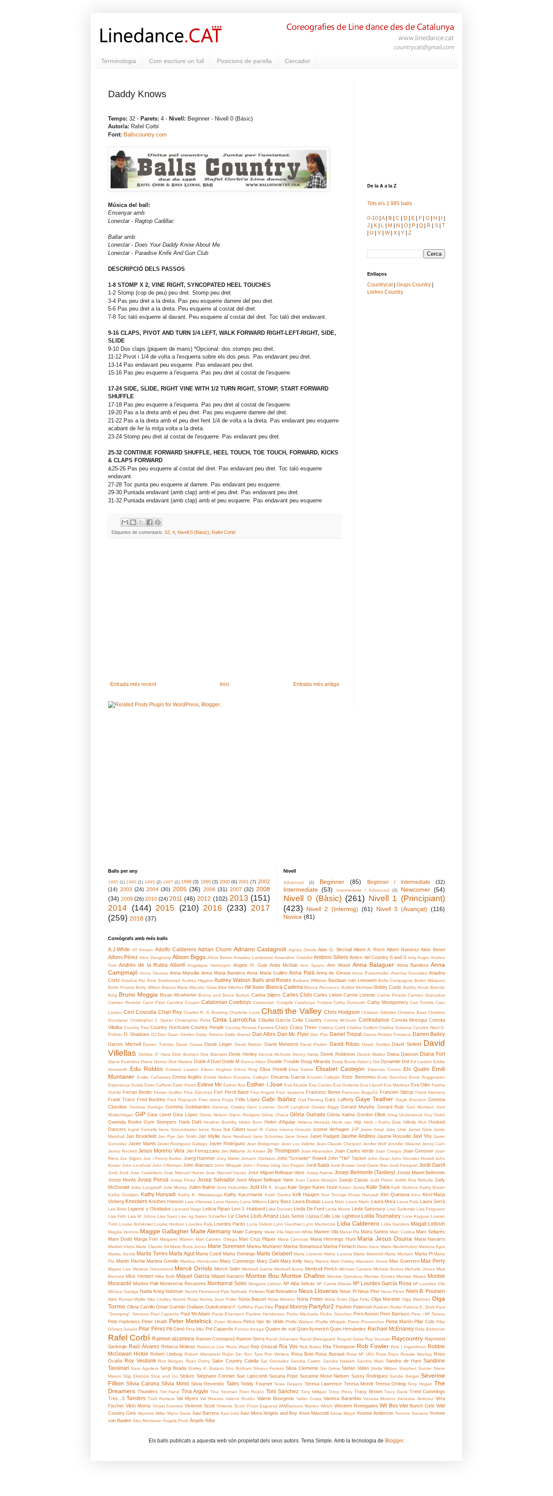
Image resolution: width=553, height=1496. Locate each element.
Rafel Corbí (223, 532)
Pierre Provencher (366, 1321)
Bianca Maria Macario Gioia (189, 987)
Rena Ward (237, 1346)
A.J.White (119, 950)
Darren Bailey (429, 1034)
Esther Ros (234, 1085)
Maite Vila (274, 1231)
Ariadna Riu (133, 980)
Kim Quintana (395, 1194)
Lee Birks (117, 1209)
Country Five (136, 1027)
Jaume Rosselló (394, 1136)
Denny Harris (305, 1054)
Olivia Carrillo (141, 1306)
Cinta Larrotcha (234, 1019)
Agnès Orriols (302, 949)
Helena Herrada (314, 1122)
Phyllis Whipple (330, 1321)
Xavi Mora (250, 1413)
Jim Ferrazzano (203, 1150)
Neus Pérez (392, 1291)
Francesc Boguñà (360, 1092)
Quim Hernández (348, 1328)
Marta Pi (423, 1253)
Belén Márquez (429, 980)
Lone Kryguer (415, 1216)
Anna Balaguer (373, 964)
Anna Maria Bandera (223, 972)
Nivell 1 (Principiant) (407, 898)
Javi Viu (422, 1136)
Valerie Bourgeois (275, 1398)
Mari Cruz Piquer (257, 1239)
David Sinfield (406, 1044)
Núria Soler (335, 1299)
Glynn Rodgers (244, 1114)
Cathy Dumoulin (349, 1002)
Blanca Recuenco (322, 987)
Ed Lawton (421, 1061)
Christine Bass (411, 1012)
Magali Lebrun (428, 1224)
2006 (209, 889)
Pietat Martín (399, 1321)
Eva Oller (420, 1084)
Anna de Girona (333, 972)
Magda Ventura (123, 1231)
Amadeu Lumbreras (253, 957)
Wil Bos (389, 1406)
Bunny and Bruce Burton (223, 995)
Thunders (147, 1391)
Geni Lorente (261, 1107)
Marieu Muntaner (264, 1246)
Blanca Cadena (284, 987)
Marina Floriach (339, 1246)
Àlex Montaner (147, 1420)
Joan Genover (418, 1150)
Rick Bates (310, 1346)
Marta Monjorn (399, 1253)
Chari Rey (170, 1012)
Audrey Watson (232, 980)
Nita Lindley (159, 1299)
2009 (127, 899)
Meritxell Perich (321, 1268)
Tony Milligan (314, 1391)
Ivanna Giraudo (295, 1129)
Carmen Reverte (124, 1002)
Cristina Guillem (362, 1027)
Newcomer (415, 889)
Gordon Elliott (371, 1114)
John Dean (379, 1158)
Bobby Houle (416, 987)
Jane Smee (296, 1136)
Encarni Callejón (323, 1077)
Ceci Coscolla (140, 1012)
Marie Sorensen (226, 1246)
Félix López (247, 1099)
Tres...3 (116, 1398)
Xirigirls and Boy (280, 1413)
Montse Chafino (303, 1275)
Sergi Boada (173, 1368)
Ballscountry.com (145, 134)
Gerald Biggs (325, 1107)
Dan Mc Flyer (293, 1034)
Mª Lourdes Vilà (429, 1283)
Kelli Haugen (305, 1194)
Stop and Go (164, 1376)
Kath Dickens (404, 1187)
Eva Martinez (397, 1085)
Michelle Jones (420, 1269)
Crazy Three (303, 1027)
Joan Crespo (388, 1151)
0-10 (372, 218)
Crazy (281, 1027)
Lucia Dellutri (259, 1224)
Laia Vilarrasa (198, 1201)
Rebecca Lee (210, 1346)
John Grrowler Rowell (412, 1158)
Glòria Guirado (307, 1115)
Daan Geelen (181, 1034)
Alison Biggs (189, 956)
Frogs (227, 1099)
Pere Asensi (366, 1313)
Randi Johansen (282, 1339)
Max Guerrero (404, 1261)
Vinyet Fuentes (168, 1406)
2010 (151, 899)
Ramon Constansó (215, 1338)
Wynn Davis (179, 1413)
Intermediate (300, 889)
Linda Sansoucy (368, 1208)
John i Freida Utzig (261, 1165)
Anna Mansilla (184, 972)
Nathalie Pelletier (247, 1291)
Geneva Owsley (228, 1107)
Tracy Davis (395, 1391)
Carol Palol (154, 1002)
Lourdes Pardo (229, 1223)
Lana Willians (253, 1201)
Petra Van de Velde (263, 1321)
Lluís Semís (292, 1216)
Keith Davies (278, 1194)
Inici (224, 684)
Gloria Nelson (213, 1114)
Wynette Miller (151, 1413)
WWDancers (291, 1406)
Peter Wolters (228, 1321)
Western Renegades (356, 1405)
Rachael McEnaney (391, 1329)
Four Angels (262, 1092)
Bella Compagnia (395, 980)
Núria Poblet (310, 1299)
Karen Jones (352, 1187)
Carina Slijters (266, 994)
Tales (232, 1384)
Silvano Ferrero (268, 1368)
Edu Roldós (146, 1068)
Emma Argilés (187, 1077)
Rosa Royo (387, 1354)
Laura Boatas (306, 1201)
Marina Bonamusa (302, 1246)
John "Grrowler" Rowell (301, 1158)
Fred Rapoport (182, 1099)
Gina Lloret (159, 1114)
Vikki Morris (138, 1405)
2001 (243, 881)
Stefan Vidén (355, 1368)
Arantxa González (409, 973)
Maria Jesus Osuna (384, 1238)
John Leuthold (136, 1165)
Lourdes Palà (199, 1224)
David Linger (218, 1044)
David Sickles (376, 1044)
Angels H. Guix (250, 965)
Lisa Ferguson (430, 1209)
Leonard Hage (186, 1209)
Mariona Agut (432, 1246)
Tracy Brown (368, 1391)
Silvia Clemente (302, 1368)
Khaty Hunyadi (363, 1194)
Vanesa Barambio (342, 1398)
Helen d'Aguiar (280, 1121)
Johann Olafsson (258, 1158)
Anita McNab (284, 965)
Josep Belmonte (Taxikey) (364, 1172)
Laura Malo (333, 1201)
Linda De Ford (309, 1208)
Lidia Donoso (279, 1209)
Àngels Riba (202, 1420)
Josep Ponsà (152, 1180)
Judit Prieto (381, 1180)
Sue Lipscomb (252, 1375)
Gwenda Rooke (125, 1121)
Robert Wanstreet (202, 1354)
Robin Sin (232, 1354)
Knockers (136, 1201)
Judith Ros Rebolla (413, 1180)
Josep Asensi (319, 1172)
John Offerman (167, 1165)
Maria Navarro (429, 1239)
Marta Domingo (239, 1253)
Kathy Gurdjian (123, 1194)
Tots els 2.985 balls (389, 203)
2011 (175, 898)
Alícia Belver (219, 957)
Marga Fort (146, 1239)
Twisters (136, 1398)
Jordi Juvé (118, 1172)
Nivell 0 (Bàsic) (193, 532)
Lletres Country (385, 292)
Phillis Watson (300, 1321)
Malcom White (299, 1231)
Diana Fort (432, 1054)
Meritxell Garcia (257, 1269)
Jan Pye (166, 1136)
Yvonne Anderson (374, 1413)
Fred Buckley (151, 1099)
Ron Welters (276, 1354)
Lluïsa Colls (318, 1216)
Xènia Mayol (342, 1413)
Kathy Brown (432, 1187)
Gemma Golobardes (188, 1106)
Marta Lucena (338, 1253)
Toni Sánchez (282, 1391)
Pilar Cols (424, 1321)
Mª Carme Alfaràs (334, 1283)
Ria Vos (288, 1347)
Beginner (332, 881)
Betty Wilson (148, 987)
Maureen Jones (372, 1261)
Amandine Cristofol (293, 957)
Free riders (209, 1099)
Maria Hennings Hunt (333, 1239)
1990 (131, 882)
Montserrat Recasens (183, 1283)
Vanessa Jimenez (415, 1398)
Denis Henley (243, 1054)
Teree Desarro (288, 1384)
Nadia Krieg (152, 1291)
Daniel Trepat (346, 1034)
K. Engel (277, 1187)
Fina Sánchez (198, 1092)
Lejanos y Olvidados (149, 1208)
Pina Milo (195, 1329)
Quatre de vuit (280, 1328)
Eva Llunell (371, 1085)
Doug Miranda (315, 1061)
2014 (117, 907)
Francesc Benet (323, 1092)
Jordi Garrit (432, 1165)
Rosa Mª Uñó (360, 1354)
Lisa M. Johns (142, 1216)
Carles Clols (297, 995)
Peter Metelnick (190, 1321)
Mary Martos (316, 1261)
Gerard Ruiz (390, 1106)
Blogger (394, 1441)
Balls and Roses (272, 980)
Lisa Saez (167, 1216)
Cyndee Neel (426, 1027)
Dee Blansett (213, 1054)
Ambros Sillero (331, 957)
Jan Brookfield (141, 1136)
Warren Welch (319, 1406)
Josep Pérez (183, 1180)
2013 (238, 897)
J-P (355, 1129)
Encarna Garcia (288, 1077)
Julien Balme (202, 1187)
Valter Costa (308, 1398)
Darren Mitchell (124, 1044)
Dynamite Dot (395, 1061)
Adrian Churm (215, 950)
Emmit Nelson (218, 1077)
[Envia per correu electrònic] (125, 522)
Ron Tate (253, 1354)
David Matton (248, 1044)
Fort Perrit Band (231, 1092)
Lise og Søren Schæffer (202, 1216)
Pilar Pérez (152, 1329)
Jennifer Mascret (404, 1143)
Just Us (258, 1187)
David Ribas (345, 1044)
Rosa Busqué (329, 1353)
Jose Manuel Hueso (184, 1172)
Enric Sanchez (392, 1077)
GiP (140, 1114)
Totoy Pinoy (340, 1391)
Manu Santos (374, 1231)
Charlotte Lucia (244, 1012)
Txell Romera (161, 1398)
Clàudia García (274, 1020)
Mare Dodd (120, 1239)
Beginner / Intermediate (398, 882)
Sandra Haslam (339, 1361)
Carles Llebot (328, 994)
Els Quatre (416, 1069)
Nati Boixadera (281, 1291)
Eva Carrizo (320, 1085)
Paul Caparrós (164, 1314)
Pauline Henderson (265, 1314)
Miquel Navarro (227, 1276)
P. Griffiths (242, 1307)
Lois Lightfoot (345, 1216)
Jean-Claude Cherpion (338, 1143)
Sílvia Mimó (175, 1384)
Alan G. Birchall (334, 949)
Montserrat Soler (227, 1283)
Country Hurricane (169, 1027)
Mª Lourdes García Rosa (382, 1283)
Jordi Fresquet (403, 1165)
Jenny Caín (433, 1143)
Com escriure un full (176, 60)
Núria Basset (252, 1299)
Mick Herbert (139, 1276)
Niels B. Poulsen (425, 1291)
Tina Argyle (194, 1391)
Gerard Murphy (358, 1106)
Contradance (374, 1020)
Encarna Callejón (251, 1077)
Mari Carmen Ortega (216, 1239)
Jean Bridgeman (263, 1143)
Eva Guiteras (346, 1085)
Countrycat (380, 285)
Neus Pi (348, 1291)
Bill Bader (254, 987)
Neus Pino (368, 1291)
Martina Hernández (199, 1261)
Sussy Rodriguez (369, 1375)
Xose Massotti (314, 1413)
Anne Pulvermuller (370, 973)
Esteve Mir (209, 1085)
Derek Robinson (338, 1054)
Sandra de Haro (403, 1360)
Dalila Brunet (238, 1034)
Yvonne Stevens (411, 1413)
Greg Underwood (405, 1114)
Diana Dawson (402, 1054)
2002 (264, 882)
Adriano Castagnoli (260, 949)
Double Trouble (283, 1061)
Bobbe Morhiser (357, 987)
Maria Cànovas (293, 1239)
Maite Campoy (247, 1231)
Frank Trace (121, 1099)
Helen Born (250, 1122)
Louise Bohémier (136, 1224)
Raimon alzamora (173, 1339)
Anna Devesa (154, 973)
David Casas (189, 1044)
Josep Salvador (216, 1180)
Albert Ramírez (403, 949)
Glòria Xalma (341, 1114)
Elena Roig (245, 1069)
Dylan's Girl (368, 1061)
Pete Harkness (124, 1321)
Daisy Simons (209, 1034)
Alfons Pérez (123, 957)
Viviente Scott (230, 1406)
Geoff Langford (293, 1107)
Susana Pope (283, 1375)
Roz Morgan (170, 1361)
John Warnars (198, 1165)
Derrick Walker (371, 1054)
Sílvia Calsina (142, 1384)
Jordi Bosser (343, 1165)
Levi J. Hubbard (248, 1208)
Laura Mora (383, 1201)
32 (167, 532)
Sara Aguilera (144, 1368)
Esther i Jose (264, 1084)
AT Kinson (142, 949)
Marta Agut (181, 1254)
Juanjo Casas (353, 1179)
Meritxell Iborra (289, 1269)
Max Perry (433, 1261)
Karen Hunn (325, 1187)
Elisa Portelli (273, 1069)
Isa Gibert (234, 1129)
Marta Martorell (368, 1253)
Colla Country (307, 1020)
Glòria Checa (274, 1114)
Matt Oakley (343, 1261)
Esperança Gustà (125, 1085)
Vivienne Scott (199, 1405)
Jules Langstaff (146, 1187)
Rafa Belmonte (430, 1329)
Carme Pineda (391, 995)
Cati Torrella (422, 1002)
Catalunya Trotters (313, 1002)
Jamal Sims (419, 1129)
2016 (212, 907)
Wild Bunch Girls (417, 1405)
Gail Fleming (310, 1099)
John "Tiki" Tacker (346, 1158)
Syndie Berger (404, 1376)
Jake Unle (396, 1129)
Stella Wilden (384, 1368)
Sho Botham (238, 1368)
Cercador (297, 60)
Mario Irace (368, 1246)
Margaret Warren (177, 1239)
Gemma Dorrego (147, 1107)
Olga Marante (385, 1299)
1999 (205, 881)
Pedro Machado (302, 1314)
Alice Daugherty (155, 957)
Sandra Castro (306, 1361)
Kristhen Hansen (166, 1201)
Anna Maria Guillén (267, 972)
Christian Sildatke (378, 1012)
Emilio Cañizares (154, 1077)
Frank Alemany (430, 1092)
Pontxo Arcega (249, 1329)
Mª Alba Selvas (299, 1283)
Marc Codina (402, 1231)
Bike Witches (231, 987)
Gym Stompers (160, 1121)
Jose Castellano (146, 1172)
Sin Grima (330, 1368)
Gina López (185, 1114)
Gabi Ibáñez (279, 1099)
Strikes (187, 1375)
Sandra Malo (370, 1361)
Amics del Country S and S (378, 957)
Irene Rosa (210, 1129)
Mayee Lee (119, 1269)
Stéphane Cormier (216, 1375)
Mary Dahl (268, 1261)
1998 (186, 881)
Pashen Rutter (387, 1307)
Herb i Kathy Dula (382, 1122)
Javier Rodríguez (227, 1143)
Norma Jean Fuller (218, 1299)
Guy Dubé (434, 1114)
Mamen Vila (326, 1231)
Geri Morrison (420, 1107)
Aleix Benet (433, 949)
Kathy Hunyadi (158, 1194)
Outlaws (195, 1306)
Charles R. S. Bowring (206, 1012)
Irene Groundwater (178, 1129)
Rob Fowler (373, 1346)
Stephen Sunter (415, 1368)
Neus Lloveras (318, 1290)
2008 (263, 889)
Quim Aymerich (313, 1328)
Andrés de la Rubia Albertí (152, 965)
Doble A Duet (207, 1061)
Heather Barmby (220, 1122)
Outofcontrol (218, 1306)
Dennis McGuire (275, 1054)
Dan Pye (319, 1034)
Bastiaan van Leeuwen (352, 980)
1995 (150, 882)
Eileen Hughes (216, 1069)
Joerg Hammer (199, 1158)
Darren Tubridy (158, 1044)
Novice (292, 916)
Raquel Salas (350, 1339)
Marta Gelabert (274, 1254)
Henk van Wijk (347, 1122)
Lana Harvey (226, 1201)
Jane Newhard (236, 1136)
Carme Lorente (359, 994)
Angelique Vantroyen (209, 965)
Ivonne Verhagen (331, 1129)
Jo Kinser (256, 1151)
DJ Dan (158, 1034)
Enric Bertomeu (358, 1077)
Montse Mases (411, 1276)
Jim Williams (233, 1151)
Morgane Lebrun (265, 1283)
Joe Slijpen (131, 1158)
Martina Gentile (162, 1261)
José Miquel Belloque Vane (264, 1179)
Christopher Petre (193, 1020)
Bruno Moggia (138, 994)
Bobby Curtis (387, 987)
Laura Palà (408, 1201)
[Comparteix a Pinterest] (157, 522)
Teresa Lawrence (323, 1383)
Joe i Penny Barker (162, 1158)
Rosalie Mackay (416, 1354)
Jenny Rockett (122, 1151)
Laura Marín (358, 1201)
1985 (113, 882)
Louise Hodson (169, 1224)
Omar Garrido (170, 1306)
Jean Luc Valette (298, 1143)
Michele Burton (388, 1269)
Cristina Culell (331, 1027)
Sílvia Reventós (207, 1383)
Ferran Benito (137, 1092)
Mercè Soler (227, 1268)
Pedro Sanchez (336, 1314)
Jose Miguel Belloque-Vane (276, 1172)
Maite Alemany (211, 1231)
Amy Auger (418, 957)
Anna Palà (301, 973)
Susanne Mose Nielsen (325, 1375)
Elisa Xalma (301, 1069)
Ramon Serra (250, 1338)
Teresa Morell (358, 1383)
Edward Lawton (182, 1069)
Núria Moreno (281, 1299)
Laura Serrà (432, 1201)
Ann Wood (338, 965)
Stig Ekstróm (136, 1376)
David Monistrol (281, 1044)
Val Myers (187, 1398)
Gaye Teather (374, 1099)
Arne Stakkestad (164, 980)
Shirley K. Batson (206, 1368)
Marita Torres (152, 1254)
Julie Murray (175, 1187)
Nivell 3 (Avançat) (402, 908)
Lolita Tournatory (380, 1216)
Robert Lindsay (166, 1353)
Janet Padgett (324, 1136)
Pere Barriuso (395, 1313)
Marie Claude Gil (152, 1246)
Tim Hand (169, 1391)
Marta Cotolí (209, 1253)
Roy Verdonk (140, 1361)
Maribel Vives (121, 1246)
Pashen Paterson (354, 1306)
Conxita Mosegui (409, 1020)
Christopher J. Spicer (151, 1020)
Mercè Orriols (193, 1268)
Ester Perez (184, 1085)
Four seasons (290, 1092)
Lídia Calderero (358, 1223)
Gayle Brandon (411, 1099)
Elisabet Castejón (340, 1068)
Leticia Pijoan (216, 1208)
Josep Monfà (122, 1179)
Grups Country (414, 285)
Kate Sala (378, 1187)
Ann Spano (312, 965)
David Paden (313, 1044)
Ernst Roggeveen (427, 1077)
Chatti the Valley (291, 1011)
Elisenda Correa (384, 1069)
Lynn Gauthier (287, 1224)
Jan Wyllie (209, 1136)
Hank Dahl (190, 1121)
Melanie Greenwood (153, 1269)
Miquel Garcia (193, 1276)
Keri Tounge (333, 1194)
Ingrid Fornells (142, 1129)
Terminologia (118, 60)
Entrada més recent (133, 684)
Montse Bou (262, 1275)
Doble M (230, 1061)
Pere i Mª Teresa (428, 1314)
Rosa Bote (302, 1353)
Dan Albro (264, 1034)
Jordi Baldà (317, 1165)
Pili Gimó (175, 1328)
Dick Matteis (180, 1061)
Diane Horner (154, 1061)
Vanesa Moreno (379, 1398)
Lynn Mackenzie (319, 1224)
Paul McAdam (195, 1313)
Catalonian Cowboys (226, 1002)
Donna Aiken (253, 1061)
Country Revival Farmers (249, 1027)
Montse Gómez (379, 1276)
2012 (204, 898)
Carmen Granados (426, 995)
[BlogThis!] (133, 522)
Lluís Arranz (264, 1216)
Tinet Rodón (251, 1391)
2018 (136, 918)
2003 (126, 889)
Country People (207, 1027)
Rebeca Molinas (178, 1346)
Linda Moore (337, 1209)
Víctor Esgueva (261, 1406)
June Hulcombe (232, 1187)
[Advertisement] (224, 609)
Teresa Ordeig (390, 1383)
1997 (168, 882)
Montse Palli (146, 1283)
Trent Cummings (427, 1391)
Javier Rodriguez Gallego (182, 1143)
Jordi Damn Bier (372, 1165)
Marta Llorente (308, 1253)
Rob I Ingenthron (408, 1346)
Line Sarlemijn (401, 1209)
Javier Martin (142, 1143)
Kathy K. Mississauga (200, 1194)
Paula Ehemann (228, 1314)
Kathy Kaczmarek (243, 1194)
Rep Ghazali (264, 1346)
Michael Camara (355, 1269)
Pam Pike (263, 1307)
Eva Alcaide (296, 1085)
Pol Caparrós (219, 1328)
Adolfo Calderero (175, 950)
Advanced (293, 882)
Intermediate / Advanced (363, 890)
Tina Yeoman (223, 1391)
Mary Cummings (237, 1261)
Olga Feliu (359, 1299)
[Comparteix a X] (141, 522)
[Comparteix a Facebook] (149, 522)
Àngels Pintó (175, 1420)
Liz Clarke (238, 1216)
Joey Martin (227, 1158)
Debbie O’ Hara (154, 1054)
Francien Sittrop (396, 1092)
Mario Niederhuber (399, 1246)
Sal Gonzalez (274, 1361)
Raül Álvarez (144, 1347)
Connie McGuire (340, 1020)
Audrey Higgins (197, 980)
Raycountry (407, 1338)
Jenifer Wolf (374, 1143)
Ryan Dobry (198, 1361)
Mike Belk (165, 1276)
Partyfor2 (321, 1306)
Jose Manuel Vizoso (226, 1172)
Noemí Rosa (185, 1299)
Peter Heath (154, 1321)
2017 (260, 907)
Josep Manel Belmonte (421, 1172)
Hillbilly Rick (414, 1122)
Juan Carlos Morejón (316, 1180)
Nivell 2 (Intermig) (332, 908)
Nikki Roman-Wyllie (127, 1299)
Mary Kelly (291, 1261)
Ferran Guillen (168, 1092)
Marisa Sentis (121, 1253)
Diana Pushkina (124, 1061)
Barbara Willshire (310, 980)
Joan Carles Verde (354, 1150)
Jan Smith (187, 1136)
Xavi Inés (229, 1413)
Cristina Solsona (395, 1027)
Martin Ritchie (130, 1261)
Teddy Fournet (256, 1383)
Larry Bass (279, 1201)
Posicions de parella (244, 60)
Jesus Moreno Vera (161, 1151)
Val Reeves (211, 1398)
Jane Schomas (268, 1136)
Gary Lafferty (339, 1099)
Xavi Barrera (205, 1413)
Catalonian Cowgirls (272, 1002)
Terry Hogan (419, 1384)
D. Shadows (137, 1034)
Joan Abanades (317, 1151)
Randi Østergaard (317, 1339)
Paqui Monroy (291, 1307)
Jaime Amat (372, 1129)
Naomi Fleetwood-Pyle (207, 1291)
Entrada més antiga (316, 684)
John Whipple (228, 1165)
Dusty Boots (344, 1061)
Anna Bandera (412, 965)
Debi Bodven (185, 1054)
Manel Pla (349, 1231)
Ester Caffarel (158, 1085)
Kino (415, 1194)
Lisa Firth (117, 1216)
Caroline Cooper (183, 1002)
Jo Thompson (283, 1151)
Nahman (174, 1291)
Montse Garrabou (344, 1276)
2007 (236, 889)
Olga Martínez (416, 1299)
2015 (165, 907)
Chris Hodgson (342, 1012)
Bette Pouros (121, 987)
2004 (152, 889)
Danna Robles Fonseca (387, 1034)
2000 (224, 881)
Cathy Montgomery (387, 1002)
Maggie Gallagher (164, 1231)
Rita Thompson (339, 1346)
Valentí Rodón (240, 1398)
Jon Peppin (293, 1165)
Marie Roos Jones (188, 1246)
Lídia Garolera (395, 1224)
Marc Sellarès (430, 1231)
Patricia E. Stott (419, 1307)
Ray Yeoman (378, 1339)
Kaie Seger (299, 1187)
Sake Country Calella (235, 1360)
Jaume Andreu (358, 1136)
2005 (180, 889)
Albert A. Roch (369, 949)
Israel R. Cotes (262, 1129)
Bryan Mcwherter (178, 994)
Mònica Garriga (123, 1291)
